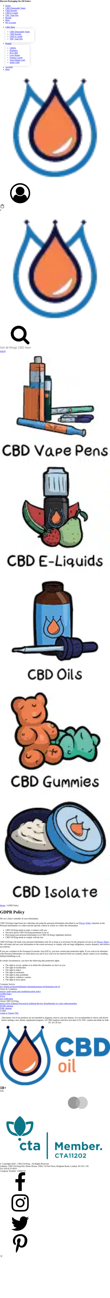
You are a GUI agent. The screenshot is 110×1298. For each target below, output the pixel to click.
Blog (7, 20)
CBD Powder (11, 10)
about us (3, 1003)
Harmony (14, 50)
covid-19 (56, 986)
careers (70, 1003)
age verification (6, 999)
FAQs (2, 996)
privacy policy (6, 991)
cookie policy (35, 991)
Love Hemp (15, 55)
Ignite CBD (15, 62)
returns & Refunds (44, 986)
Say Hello (4, 986)
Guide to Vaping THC (9, 1013)
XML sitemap (6, 1008)
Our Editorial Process (16, 1003)
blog (75, 1003)
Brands (8, 18)
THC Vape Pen (11, 15)
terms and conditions (21, 991)
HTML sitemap (6, 1006)
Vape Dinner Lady (17, 60)
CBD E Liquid (11, 13)
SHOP (3, 351)
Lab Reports (13, 986)
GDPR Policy (6, 994)
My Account (10, 22)
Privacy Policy (85, 923)
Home (8, 6)
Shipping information (28, 986)
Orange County (16, 58)
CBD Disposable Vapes (15, 8)
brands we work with (58, 1003)
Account (9, 67)
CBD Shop (10, 27)
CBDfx (13, 48)
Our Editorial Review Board (37, 1003)
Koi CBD (14, 53)
